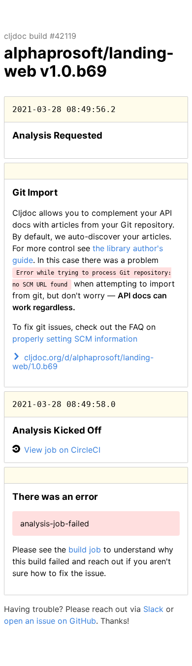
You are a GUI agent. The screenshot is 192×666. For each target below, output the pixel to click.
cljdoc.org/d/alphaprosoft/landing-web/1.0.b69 (83, 361)
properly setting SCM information (74, 339)
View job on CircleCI (62, 450)
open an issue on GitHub (50, 621)
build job (84, 549)
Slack (153, 609)
